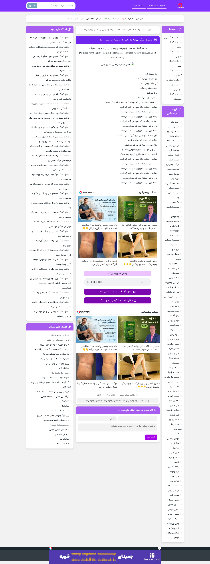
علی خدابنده (173, 268)
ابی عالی (175, 363)
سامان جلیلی (173, 263)
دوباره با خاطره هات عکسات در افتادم (52, 349)
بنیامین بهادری (172, 532)
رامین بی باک (173, 523)
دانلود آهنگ (141, 48)
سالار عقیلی (174, 136)
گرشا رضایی (174, 226)
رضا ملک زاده (173, 485)
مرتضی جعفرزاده (172, 282)
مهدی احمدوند (172, 339)
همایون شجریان (172, 410)
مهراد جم (175, 178)
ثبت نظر (151, 437)
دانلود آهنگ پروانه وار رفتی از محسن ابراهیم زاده (126, 40)
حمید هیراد (174, 188)
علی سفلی (174, 405)
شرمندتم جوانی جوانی (59, 429)
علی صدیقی (173, 381)
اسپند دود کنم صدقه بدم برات (55, 377)
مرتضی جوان (173, 490)
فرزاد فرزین (174, 277)
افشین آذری (173, 348)
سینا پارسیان (173, 131)
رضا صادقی (174, 150)
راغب (177, 197)
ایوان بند (175, 301)
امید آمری (174, 325)
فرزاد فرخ (175, 249)
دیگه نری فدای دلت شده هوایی (54, 396)
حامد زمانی (174, 457)
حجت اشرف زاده (172, 183)
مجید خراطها (173, 372)
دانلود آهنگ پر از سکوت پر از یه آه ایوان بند (49, 113)
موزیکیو (148, 29)
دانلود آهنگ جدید (157, 5)
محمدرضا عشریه (171, 377)
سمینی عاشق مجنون (59, 424)
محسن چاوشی (172, 169)
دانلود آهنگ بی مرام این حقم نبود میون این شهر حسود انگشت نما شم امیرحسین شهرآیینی (50, 283)
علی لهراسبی (173, 353)
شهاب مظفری (173, 159)
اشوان (176, 462)
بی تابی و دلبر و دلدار (59, 335)
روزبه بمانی (174, 306)
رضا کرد (176, 448)
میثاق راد (175, 443)
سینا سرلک (174, 367)
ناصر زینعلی (174, 415)
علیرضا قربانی (173, 396)
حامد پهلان (174, 419)
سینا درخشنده (172, 287)
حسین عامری (173, 344)
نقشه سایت (138, 5)
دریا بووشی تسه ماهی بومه (56, 420)
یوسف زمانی (173, 329)
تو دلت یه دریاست (60, 410)
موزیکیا (65, 406)
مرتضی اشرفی (173, 126)
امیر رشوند (174, 471)
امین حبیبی (174, 452)
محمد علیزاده (173, 386)
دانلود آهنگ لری (172, 80)
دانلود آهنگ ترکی (171, 37)
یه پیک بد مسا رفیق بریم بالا (55, 354)
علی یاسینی (173, 192)
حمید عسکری (173, 311)
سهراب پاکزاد (173, 518)
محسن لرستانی (172, 240)
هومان (176, 537)
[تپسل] (50, 548)
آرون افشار (174, 230)
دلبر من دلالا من (62, 434)
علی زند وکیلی (172, 292)
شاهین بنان (174, 400)
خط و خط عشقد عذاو (59, 373)
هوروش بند (174, 174)
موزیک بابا (64, 439)
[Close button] (159, 548)
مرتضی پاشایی (172, 145)
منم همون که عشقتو (59, 443)
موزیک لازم (64, 368)
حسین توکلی (173, 509)
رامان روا (175, 433)
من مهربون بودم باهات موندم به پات (52, 391)
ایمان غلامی (173, 466)
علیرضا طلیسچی (172, 221)
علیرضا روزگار (173, 358)
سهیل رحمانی (173, 514)
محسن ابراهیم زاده (94, 400)
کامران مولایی (173, 155)
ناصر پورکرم (174, 528)
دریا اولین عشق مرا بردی (58, 340)
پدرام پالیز (174, 334)
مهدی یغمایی (173, 438)
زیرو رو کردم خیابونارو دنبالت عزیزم (53, 415)
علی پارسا (175, 476)
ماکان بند (175, 202)
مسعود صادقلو (172, 140)
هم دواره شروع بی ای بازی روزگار (54, 358)
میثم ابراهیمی (172, 164)
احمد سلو (175, 122)
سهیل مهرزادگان (171, 296)
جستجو (32, 5)
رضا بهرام (175, 216)
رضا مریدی (174, 481)
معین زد (175, 273)
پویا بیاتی (174, 235)
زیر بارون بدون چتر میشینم (56, 363)
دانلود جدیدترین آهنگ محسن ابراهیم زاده (121, 400)
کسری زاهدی (173, 504)
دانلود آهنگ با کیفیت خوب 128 (116, 300)
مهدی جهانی (173, 320)
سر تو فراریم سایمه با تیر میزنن (54, 344)
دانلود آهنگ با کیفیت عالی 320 (116, 291)
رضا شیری (174, 244)
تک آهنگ (64, 401)
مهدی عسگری (173, 500)
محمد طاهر (174, 495)
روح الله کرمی (173, 315)
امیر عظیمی (173, 391)
